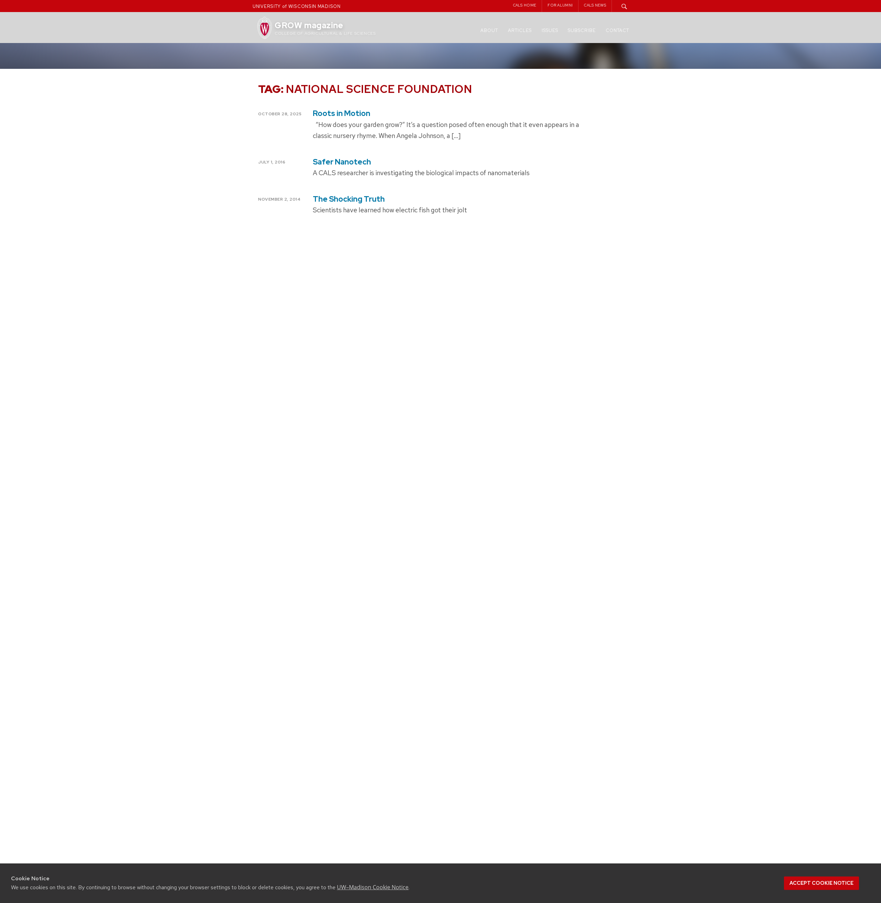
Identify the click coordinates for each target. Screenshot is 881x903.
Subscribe (582, 30)
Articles (520, 30)
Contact (617, 30)
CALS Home (525, 5)
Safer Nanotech (342, 162)
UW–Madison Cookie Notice (372, 887)
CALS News (595, 5)
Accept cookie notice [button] (821, 883)
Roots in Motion (341, 113)
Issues (550, 30)
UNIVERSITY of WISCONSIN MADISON (297, 6)
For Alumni (560, 5)
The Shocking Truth (349, 199)
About (489, 30)
